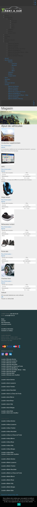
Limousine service (6, 324)
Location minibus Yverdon (8, 428)
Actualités (7, 36)
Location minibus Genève (8, 421)
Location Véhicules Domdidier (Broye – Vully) (13, 370)
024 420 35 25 (14, 314)
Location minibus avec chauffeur (10, 454)
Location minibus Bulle (7, 452)
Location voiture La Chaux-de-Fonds (11, 393)
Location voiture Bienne (7, 397)
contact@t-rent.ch (10, 315)
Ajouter (3, 147)
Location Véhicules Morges (8, 371)
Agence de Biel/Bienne (14, 50)
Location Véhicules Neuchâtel (9, 364)
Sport (13, 28)
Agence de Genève (13, 43)
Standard (14, 22)
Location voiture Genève (8, 379)
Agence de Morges (13, 54)
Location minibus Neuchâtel (8, 431)
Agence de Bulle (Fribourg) (15, 56)
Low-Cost (14, 21)
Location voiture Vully (7, 404)
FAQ (6, 38)
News (2, 319)
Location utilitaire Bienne (8, 476)
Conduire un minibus (7, 330)
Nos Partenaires (5, 322)
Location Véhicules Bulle (7, 373)
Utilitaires (10, 29)
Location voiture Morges (7, 407)
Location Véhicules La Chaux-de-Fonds (12, 366)
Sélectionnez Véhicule (7, 119)
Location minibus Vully (7, 445)
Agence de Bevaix (13, 47)
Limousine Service (10, 40)
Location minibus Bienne (8, 438)
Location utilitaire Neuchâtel (8, 469)
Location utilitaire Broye (7, 480)
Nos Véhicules (8, 17)
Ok (19, 504)
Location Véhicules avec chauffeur (10, 375)
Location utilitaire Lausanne (8, 462)
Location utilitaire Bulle (7, 490)
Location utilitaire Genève (8, 459)
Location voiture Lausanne (8, 383)
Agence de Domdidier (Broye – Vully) (18, 52)
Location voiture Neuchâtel (8, 390)
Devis (6, 35)
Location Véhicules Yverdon (8, 363)
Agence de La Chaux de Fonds (16, 49)
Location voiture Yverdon (8, 386)
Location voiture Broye (7, 400)
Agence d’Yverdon (13, 45)
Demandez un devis (7, 123)
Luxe (13, 26)
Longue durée (12, 33)
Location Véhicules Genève (8, 359)
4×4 (13, 24)
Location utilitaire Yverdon (8, 466)
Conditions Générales (7, 329)
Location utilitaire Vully (7, 483)
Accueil (7, 15)
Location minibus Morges (8, 449)
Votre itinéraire (5, 115)
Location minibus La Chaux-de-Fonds (11, 435)
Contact (7, 42)
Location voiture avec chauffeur (9, 413)
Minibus (10, 31)
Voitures (10, 19)
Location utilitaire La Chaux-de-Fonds (11, 473)
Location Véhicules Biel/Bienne (9, 368)
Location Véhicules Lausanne (9, 361)
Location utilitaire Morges (8, 487)
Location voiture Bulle (7, 411)
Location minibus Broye (7, 442)
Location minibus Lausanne (8, 424)
